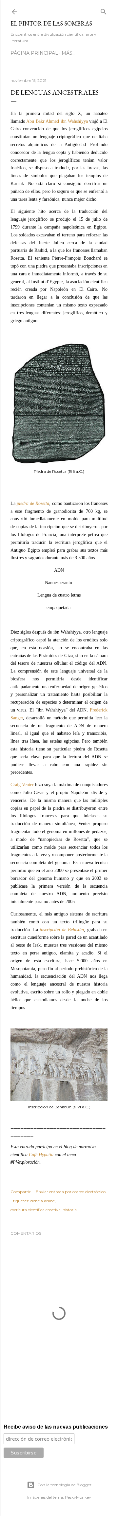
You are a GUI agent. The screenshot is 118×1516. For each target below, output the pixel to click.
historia (70, 1209)
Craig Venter (22, 784)
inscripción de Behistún (62, 929)
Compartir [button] (20, 1191)
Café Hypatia (41, 1154)
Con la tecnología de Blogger (64, 1484)
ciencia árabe (42, 1200)
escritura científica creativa (35, 1209)
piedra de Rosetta (33, 503)
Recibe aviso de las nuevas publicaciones (56, 1427)
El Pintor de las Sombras (51, 23)
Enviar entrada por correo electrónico (71, 1191)
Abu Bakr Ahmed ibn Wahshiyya (57, 121)
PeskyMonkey (78, 1497)
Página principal (34, 53)
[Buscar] (104, 10)
